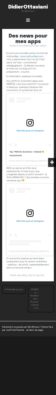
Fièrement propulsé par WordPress (20, 327)
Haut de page (35, 330)
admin (43, 46)
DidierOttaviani (28, 7)
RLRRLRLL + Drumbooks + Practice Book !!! (34, 298)
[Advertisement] (28, 365)
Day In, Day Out (36, 275)
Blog (25, 275)
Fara (51, 327)
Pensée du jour (15, 289)
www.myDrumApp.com (31, 56)
